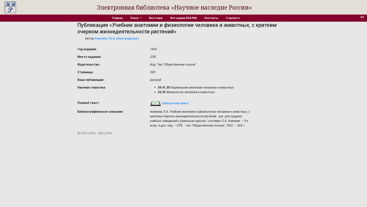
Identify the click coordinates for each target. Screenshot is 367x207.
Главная (117, 18)
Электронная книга (174, 103)
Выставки (155, 18)
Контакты (211, 18)
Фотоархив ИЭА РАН (183, 18)
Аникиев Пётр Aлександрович (117, 38)
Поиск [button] (134, 18)
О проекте (233, 18)
